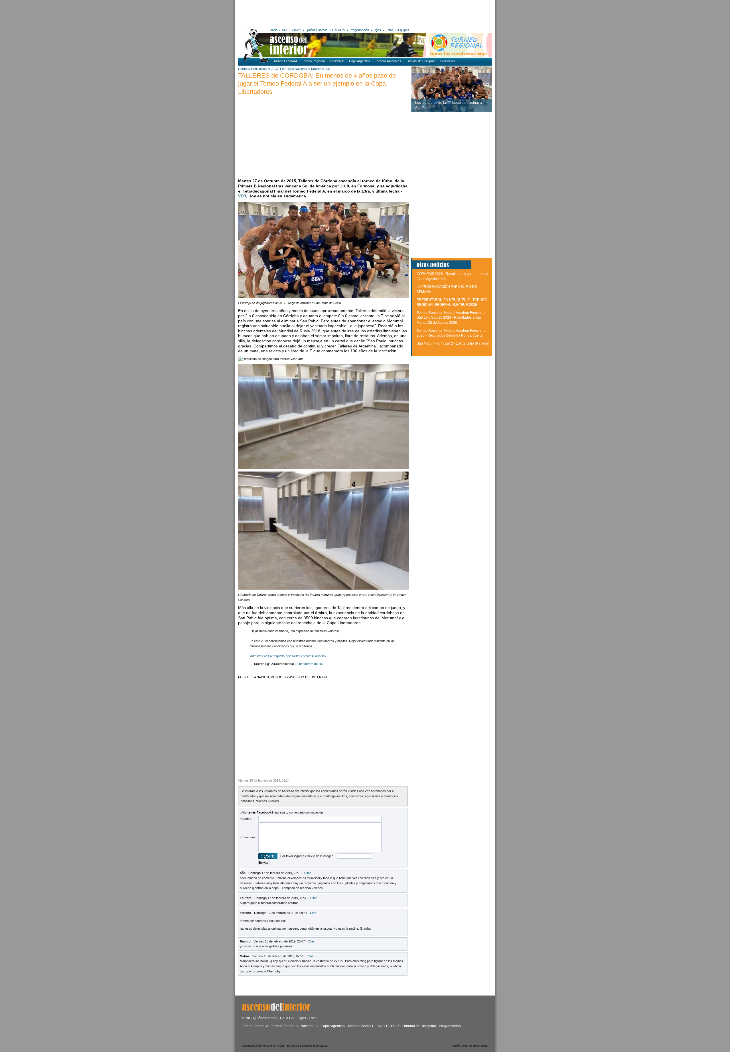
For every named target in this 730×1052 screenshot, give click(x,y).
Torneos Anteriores (388, 61)
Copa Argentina (359, 61)
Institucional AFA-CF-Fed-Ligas (272, 68)
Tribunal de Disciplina (420, 61)
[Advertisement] (321, 13)
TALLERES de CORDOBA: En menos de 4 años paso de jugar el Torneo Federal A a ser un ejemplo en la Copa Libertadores (317, 83)
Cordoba (244, 68)
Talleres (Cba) (320, 68)
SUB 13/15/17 (291, 30)
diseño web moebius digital (470, 1045)
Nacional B (336, 61)
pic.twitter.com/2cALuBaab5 (306, 656)
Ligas (377, 30)
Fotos (390, 30)
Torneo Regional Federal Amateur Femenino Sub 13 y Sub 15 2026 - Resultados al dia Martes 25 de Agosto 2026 (451, 318)
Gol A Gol (338, 30)
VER (242, 196)
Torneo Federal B (284, 1026)
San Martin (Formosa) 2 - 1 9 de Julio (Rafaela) (453, 343)
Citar (307, 873)
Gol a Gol (287, 1018)
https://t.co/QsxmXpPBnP (269, 656)
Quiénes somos (317, 30)
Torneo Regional (313, 61)
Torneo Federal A (285, 61)
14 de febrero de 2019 (310, 663)
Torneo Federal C (361, 1026)
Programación (359, 30)
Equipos (403, 30)
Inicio (273, 30)
